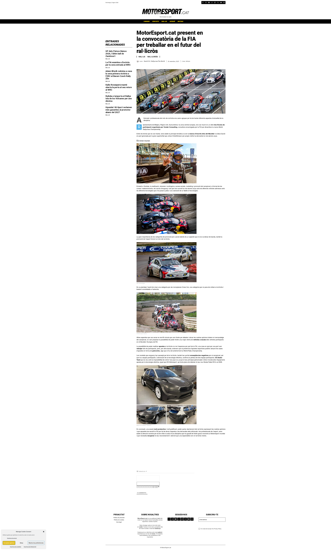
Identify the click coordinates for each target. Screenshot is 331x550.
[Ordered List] (144, 487)
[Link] (151, 487)
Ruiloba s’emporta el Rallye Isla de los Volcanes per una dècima (119, 98)
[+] (156, 487)
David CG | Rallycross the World (154, 61)
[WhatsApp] (142, 65)
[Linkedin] (150, 65)
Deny (21, 543)
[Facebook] (202, 2)
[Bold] (137, 487)
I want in (211, 524)
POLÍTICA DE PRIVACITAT (30, 546)
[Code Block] (149, 487)
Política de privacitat (119, 517)
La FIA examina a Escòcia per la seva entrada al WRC (118, 63)
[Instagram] (205, 2)
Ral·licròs (152, 57)
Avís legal (119, 522)
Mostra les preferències (36, 543)
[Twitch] (214, 2)
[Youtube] (220, 2)
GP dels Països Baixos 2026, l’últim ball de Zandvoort (116, 53)
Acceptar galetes (9, 543)
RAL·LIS (108, 58)
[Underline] (141, 487)
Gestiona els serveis (12, 538)
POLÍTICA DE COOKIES (15, 546)
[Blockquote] (147, 487)
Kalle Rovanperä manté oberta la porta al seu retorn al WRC (119, 87)
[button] (43, 532)
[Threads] (223, 2)
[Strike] (142, 487)
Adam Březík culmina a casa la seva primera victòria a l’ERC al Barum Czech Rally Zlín (119, 75)
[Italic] (139, 487)
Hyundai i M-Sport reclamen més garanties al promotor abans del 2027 (119, 110)
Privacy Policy (217, 528)
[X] (217, 2)
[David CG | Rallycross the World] (138, 61)
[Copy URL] (154, 65)
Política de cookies (119, 520)
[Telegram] (158, 65)
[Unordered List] (146, 487)
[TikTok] (211, 2)
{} (153, 487)
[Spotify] (208, 2)
